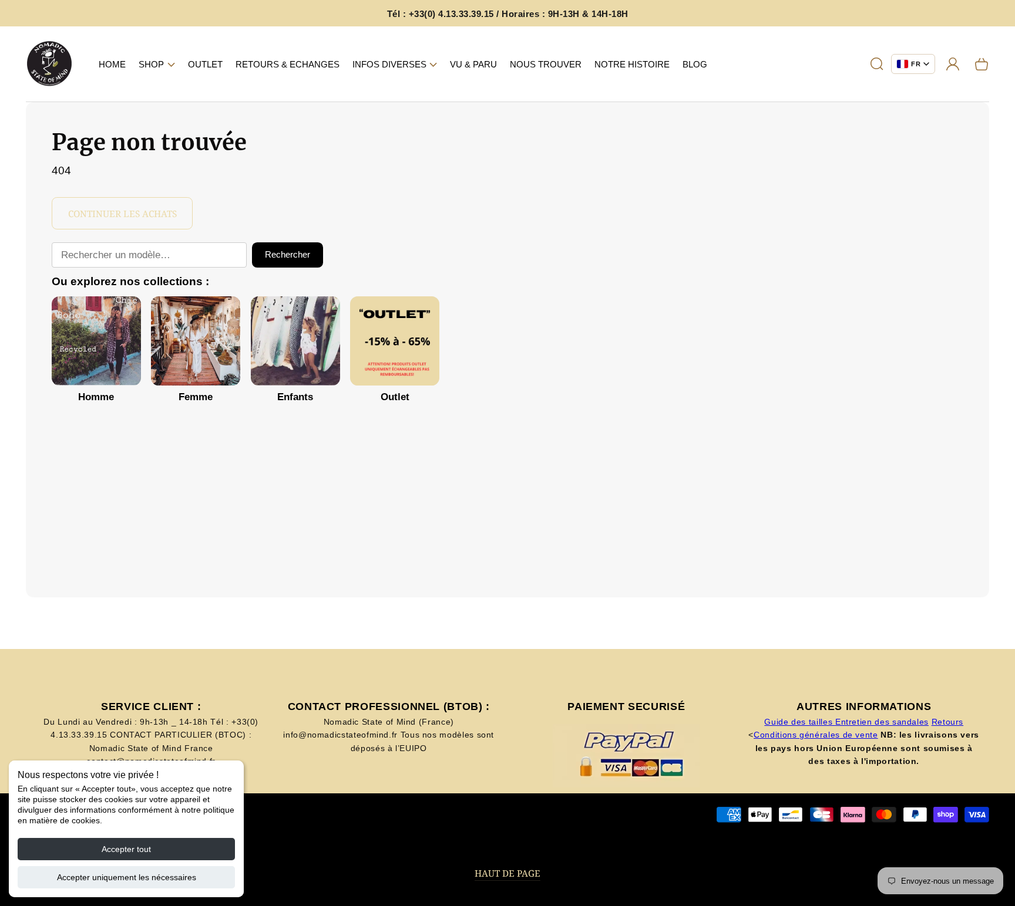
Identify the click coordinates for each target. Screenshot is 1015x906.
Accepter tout (126, 849)
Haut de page (507, 873)
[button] (157, 64)
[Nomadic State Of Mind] (49, 64)
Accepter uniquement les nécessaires (126, 877)
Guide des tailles (799, 721)
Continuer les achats (122, 214)
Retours (947, 721)
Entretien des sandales (882, 721)
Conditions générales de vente (816, 734)
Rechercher (287, 254)
